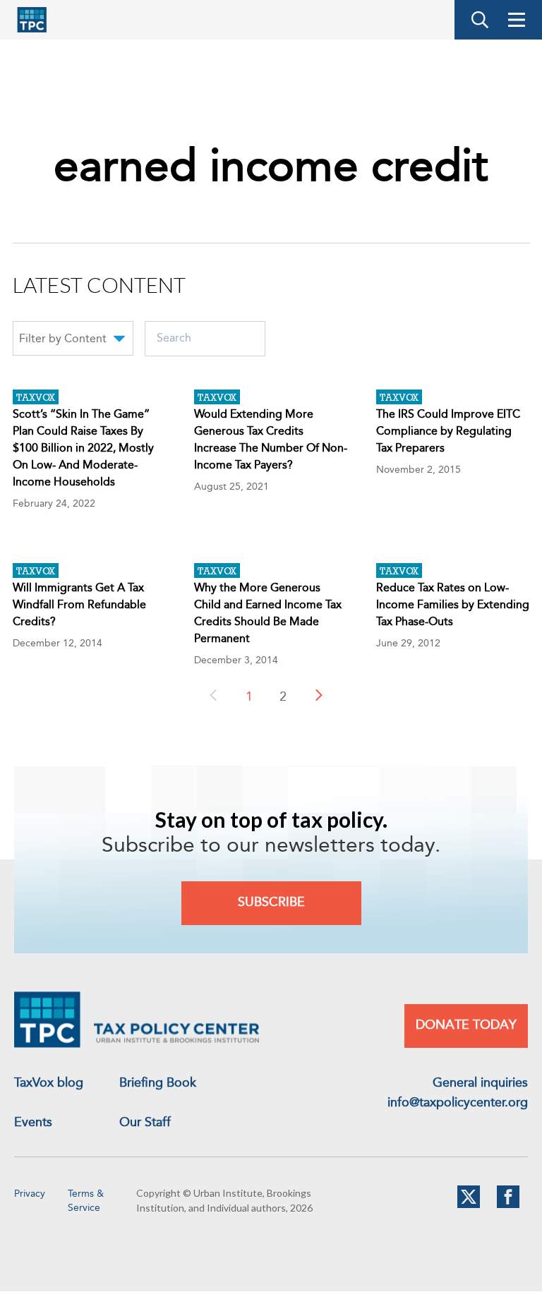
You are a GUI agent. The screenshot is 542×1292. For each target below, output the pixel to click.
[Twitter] (468, 1205)
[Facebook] (508, 1205)
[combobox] (73, 341)
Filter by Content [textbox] (63, 339)
